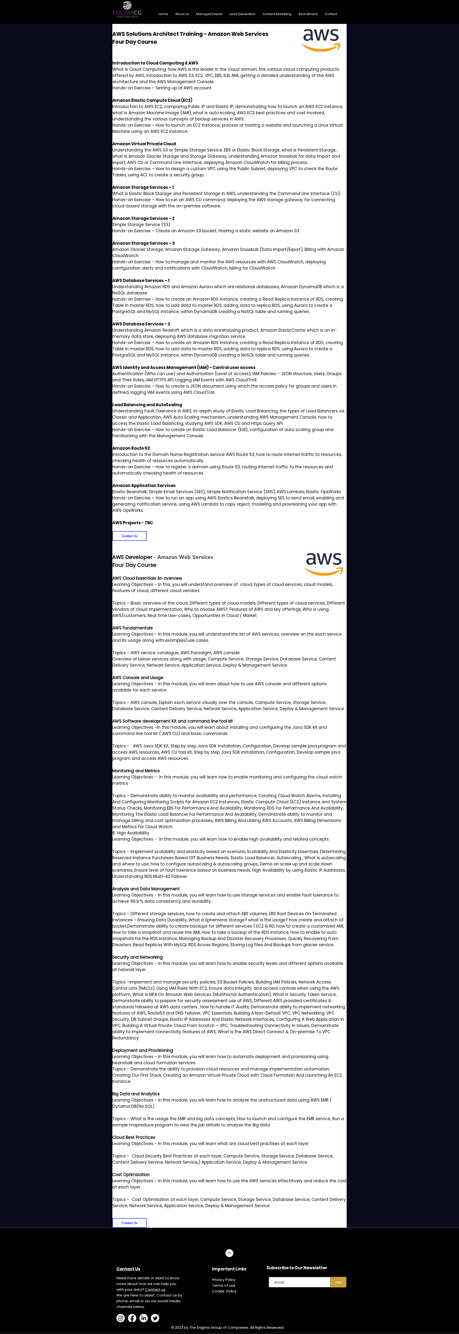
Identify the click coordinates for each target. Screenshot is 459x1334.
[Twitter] (155, 1318)
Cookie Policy (224, 1291)
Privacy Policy (223, 1279)
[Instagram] (120, 1318)
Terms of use (223, 1285)
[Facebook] (132, 1318)
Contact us (155, 1289)
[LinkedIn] (143, 1318)
